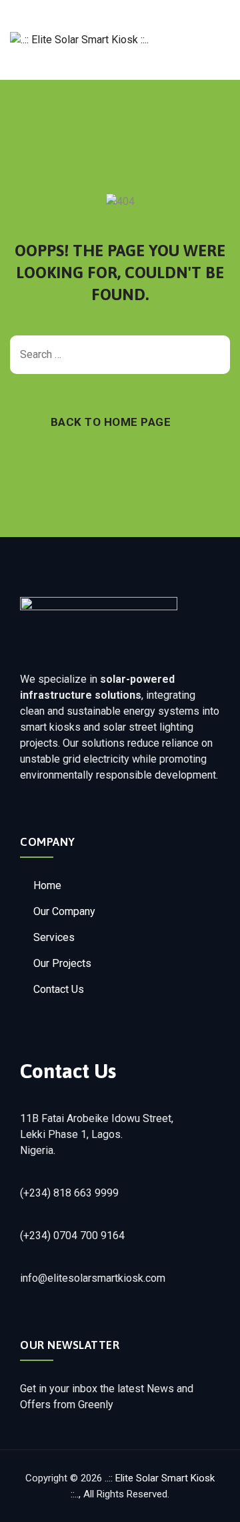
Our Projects (62, 963)
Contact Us (58, 989)
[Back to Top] (212, 1500)
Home (47, 885)
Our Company (64, 911)
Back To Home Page (111, 422)
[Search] (213, 354)
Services (54, 937)
